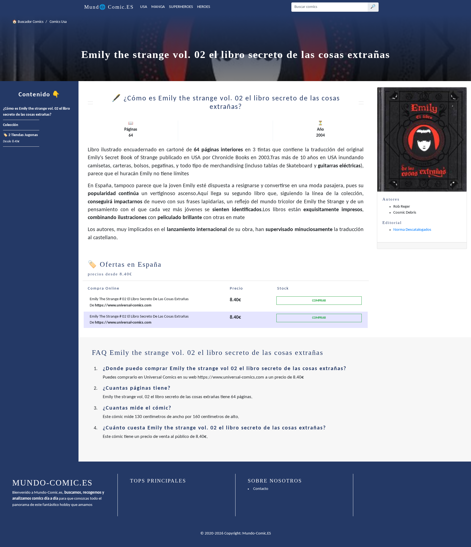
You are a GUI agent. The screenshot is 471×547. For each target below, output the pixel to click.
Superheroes (181, 7)
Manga (158, 7)
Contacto (260, 489)
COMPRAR (319, 300)
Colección (10, 125)
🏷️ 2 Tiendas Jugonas (20, 138)
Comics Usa (58, 22)
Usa (143, 7)
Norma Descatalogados (412, 230)
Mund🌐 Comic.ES (109, 7)
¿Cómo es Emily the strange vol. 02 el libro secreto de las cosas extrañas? (36, 112)
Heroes (203, 7)
